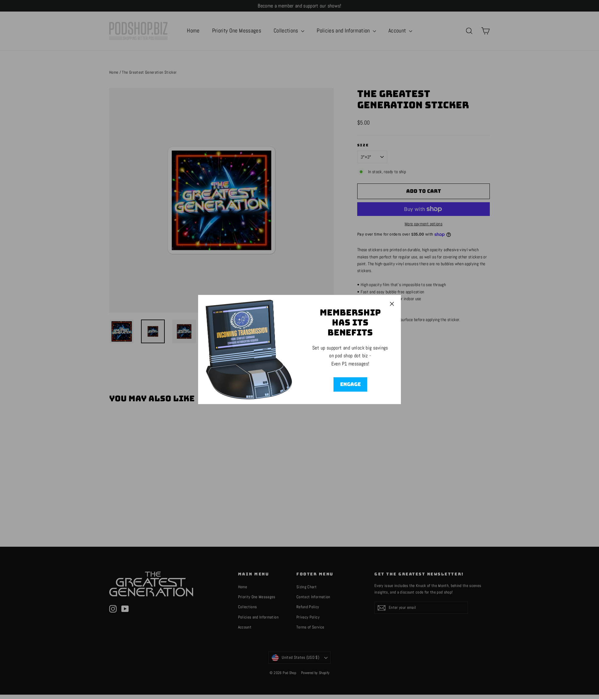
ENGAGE (350, 384)
